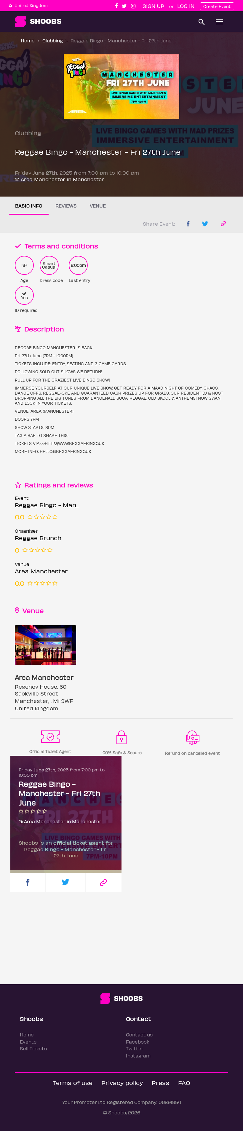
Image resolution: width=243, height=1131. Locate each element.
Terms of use (72, 1082)
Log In (185, 6)
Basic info (28, 205)
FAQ (184, 1082)
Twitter (134, 1048)
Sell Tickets (33, 1048)
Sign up (153, 6)
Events (28, 1041)
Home (28, 40)
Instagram (138, 1055)
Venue (98, 205)
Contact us (139, 1034)
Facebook (137, 1041)
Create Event (217, 6)
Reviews (66, 205)
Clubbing (52, 40)
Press (160, 1082)
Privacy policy (122, 1082)
